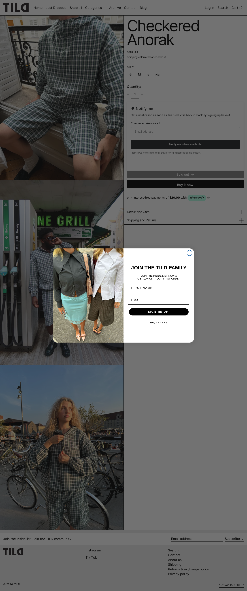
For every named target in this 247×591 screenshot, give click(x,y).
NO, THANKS (158, 322)
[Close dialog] (189, 253)
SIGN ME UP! (159, 311)
